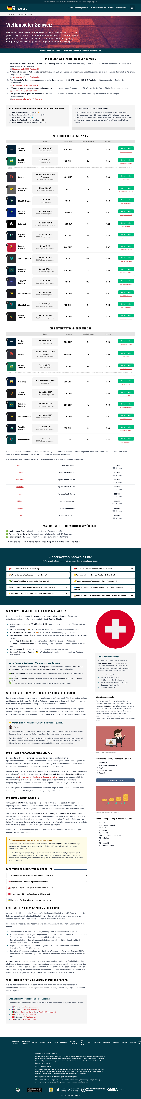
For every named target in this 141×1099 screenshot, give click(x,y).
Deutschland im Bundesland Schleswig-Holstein (38, 777)
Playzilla (20, 508)
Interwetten (106, 1042)
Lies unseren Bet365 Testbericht (25, 69)
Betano (49, 1042)
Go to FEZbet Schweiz (126, 296)
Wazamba (20, 480)
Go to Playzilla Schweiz (126, 238)
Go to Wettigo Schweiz (126, 152)
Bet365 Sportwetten (74, 1042)
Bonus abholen (126, 148)
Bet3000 (124, 1042)
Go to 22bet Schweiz (126, 307)
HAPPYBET (64, 1042)
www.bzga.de (78, 1080)
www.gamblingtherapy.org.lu (92, 1080)
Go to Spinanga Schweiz (126, 272)
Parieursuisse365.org (31, 1009)
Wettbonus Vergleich (15, 1042)
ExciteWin (19, 487)
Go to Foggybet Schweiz (126, 284)
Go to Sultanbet (126, 226)
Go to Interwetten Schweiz (126, 191)
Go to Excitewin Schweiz (126, 319)
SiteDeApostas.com (30, 1014)
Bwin (56, 1042)
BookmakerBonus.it (28, 1012)
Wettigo (20, 465)
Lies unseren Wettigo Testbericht (25, 77)
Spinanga (20, 494)
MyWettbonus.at (30, 1017)
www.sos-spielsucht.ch (53, 1082)
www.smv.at (65, 1082)
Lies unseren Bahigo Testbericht (25, 85)
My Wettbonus (10, 14)
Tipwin (89, 1042)
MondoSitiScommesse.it (47, 1012)
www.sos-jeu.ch (40, 1082)
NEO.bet (42, 1042)
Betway (34, 1042)
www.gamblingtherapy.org (80, 1082)
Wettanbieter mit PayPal (115, 780)
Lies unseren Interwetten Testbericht (27, 99)
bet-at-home (82, 1042)
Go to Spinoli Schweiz (126, 261)
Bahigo (20, 472)
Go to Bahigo (126, 179)
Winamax (133, 1042)
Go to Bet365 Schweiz (126, 163)
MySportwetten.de (29, 1019)
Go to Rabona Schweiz (126, 249)
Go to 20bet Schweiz (126, 203)
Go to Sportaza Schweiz (126, 215)
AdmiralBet (97, 1042)
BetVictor (116, 1042)
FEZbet (20, 501)
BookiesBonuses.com (30, 1007)
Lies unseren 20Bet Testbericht (24, 91)
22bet (20, 515)
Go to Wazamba (126, 384)
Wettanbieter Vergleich (26, 1042)
